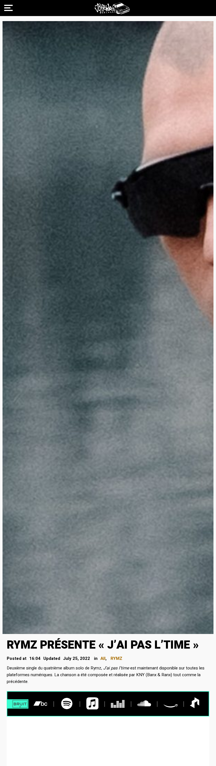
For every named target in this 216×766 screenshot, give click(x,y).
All (102, 658)
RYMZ (116, 658)
